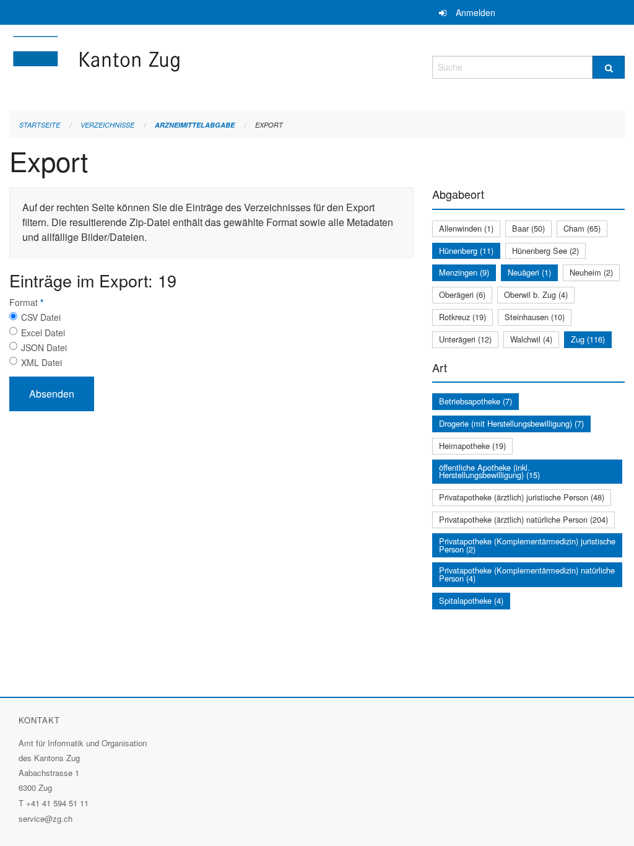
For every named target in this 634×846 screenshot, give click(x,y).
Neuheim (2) (591, 272)
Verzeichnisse (107, 124)
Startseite (39, 124)
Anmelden (475, 12)
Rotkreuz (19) (462, 317)
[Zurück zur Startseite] (170, 65)
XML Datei (41, 362)
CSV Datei (41, 317)
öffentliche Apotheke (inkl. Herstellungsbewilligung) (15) (489, 471)
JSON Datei (44, 347)
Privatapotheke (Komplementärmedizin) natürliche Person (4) (527, 574)
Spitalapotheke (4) (471, 600)
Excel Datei (43, 332)
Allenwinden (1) (466, 228)
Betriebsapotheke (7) (475, 401)
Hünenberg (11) (466, 250)
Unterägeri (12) (465, 339)
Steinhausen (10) (535, 317)
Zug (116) (588, 339)
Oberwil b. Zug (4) (536, 294)
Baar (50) (528, 228)
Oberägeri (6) (462, 294)
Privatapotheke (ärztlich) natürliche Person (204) (523, 519)
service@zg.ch (45, 818)
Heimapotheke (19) (472, 445)
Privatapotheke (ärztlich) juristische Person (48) (521, 497)
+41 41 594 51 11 (57, 803)
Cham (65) (582, 228)
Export (269, 124)
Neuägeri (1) (529, 272)
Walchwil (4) (531, 339)
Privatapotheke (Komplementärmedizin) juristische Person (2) (527, 545)
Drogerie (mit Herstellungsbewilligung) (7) (511, 423)
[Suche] (609, 67)
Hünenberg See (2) (545, 250)
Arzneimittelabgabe (195, 124)
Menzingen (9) (464, 272)
